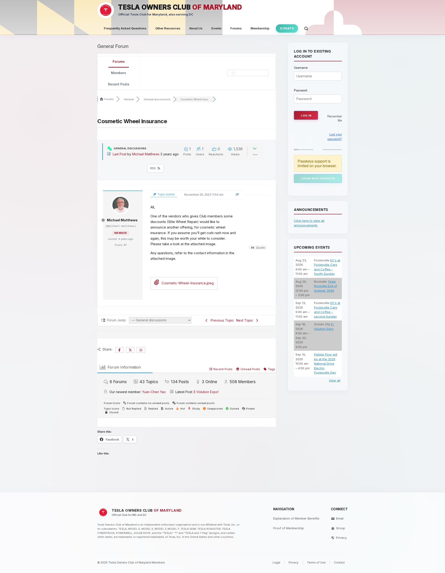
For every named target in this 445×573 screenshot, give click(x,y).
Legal (276, 562)
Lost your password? (334, 136)
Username (301, 68)
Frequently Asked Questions (125, 28)
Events (216, 28)
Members (118, 73)
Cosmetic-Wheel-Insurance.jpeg (187, 283)
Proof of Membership (288, 528)
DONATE (287, 28)
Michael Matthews (145, 154)
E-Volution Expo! (206, 392)
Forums (236, 28)
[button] (306, 28)
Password (300, 90)
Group (340, 528)
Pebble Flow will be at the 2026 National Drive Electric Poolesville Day (325, 363)
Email (339, 518)
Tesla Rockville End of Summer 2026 (325, 286)
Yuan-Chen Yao (154, 392)
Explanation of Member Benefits (296, 518)
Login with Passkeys (318, 178)
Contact (339, 562)
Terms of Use (316, 562)
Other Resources (167, 28)
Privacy (341, 537)
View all (334, 380)
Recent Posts (118, 84)
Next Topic (245, 320)
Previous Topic (221, 320)
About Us (196, 28)
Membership (260, 28)
